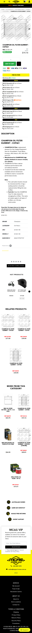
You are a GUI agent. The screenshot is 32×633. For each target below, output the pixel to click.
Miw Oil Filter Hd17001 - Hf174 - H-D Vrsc (8, 410)
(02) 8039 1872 (17, 566)
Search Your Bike (16, 5)
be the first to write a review (16, 265)
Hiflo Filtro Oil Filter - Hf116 (16, 477)
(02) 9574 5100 (8, 98)
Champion (17, 221)
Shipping (16, 612)
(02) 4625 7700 (8, 93)
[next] (29, 291)
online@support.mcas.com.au (17, 569)
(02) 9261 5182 (8, 85)
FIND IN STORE (16, 75)
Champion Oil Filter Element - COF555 (24, 409)
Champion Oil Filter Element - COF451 (24, 329)
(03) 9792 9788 (8, 124)
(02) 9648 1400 (8, 89)
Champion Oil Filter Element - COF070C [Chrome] (24, 444)
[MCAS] (16, 1)
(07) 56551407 (8, 113)
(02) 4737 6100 (8, 106)
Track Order (16, 589)
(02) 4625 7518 (8, 102)
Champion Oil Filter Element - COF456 (16, 364)
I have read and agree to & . (14, 550)
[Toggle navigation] (9, 1)
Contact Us (16, 605)
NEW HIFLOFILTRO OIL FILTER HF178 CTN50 (8, 443)
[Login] (28, 1)
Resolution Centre (16, 591)
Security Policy (16, 620)
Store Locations (16, 602)
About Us (16, 599)
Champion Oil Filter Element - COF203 (8, 329)
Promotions (16, 623)
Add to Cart (9, 64)
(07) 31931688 (8, 117)
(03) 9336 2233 (8, 128)
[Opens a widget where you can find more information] (24, 630)
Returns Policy (16, 618)
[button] (19, 64)
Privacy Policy (15, 551)
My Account (16, 586)
